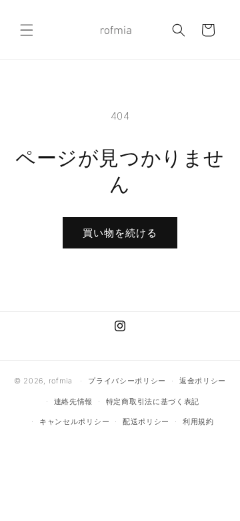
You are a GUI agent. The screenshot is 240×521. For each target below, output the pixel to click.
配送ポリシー (146, 421)
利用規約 (198, 421)
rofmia (61, 380)
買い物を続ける (120, 232)
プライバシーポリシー (127, 380)
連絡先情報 (73, 401)
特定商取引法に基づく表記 (152, 401)
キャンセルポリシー (74, 421)
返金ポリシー (202, 380)
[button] (26, 30)
